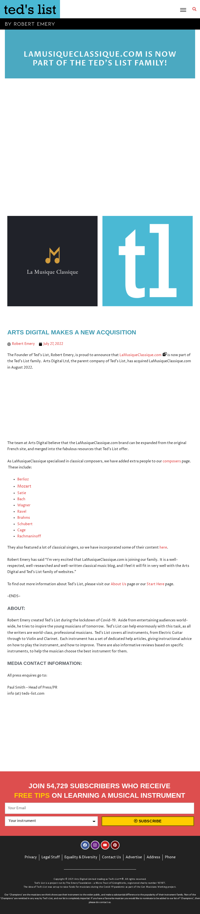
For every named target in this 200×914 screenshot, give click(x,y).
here (163, 547)
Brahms (23, 518)
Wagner (23, 505)
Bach (21, 499)
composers (172, 461)
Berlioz (23, 479)
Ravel (21, 512)
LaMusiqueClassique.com (140, 355)
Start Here (155, 584)
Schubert (25, 524)
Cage (21, 530)
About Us (118, 584)
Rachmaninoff (29, 536)
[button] (194, 9)
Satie (21, 493)
